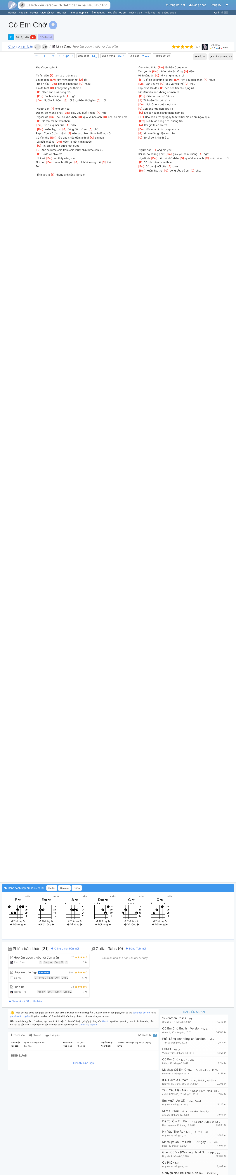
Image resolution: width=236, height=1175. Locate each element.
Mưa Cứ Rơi (170, 1111)
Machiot (204, 1111)
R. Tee (216, 1070)
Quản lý (220, 12)
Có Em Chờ (170, 1059)
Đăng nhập (199, 5)
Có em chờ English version (181, 1028)
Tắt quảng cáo (166, 12)
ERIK (218, 1152)
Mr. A (19, 37)
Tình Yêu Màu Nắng (175, 1090)
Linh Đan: (63, 46)
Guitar (51, 888)
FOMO (166, 1049)
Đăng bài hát (177, 5)
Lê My (17, 977)
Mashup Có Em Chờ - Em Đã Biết (177, 1069)
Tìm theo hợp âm (78, 12)
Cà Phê (167, 1162)
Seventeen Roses (174, 1018)
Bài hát (12, 12)
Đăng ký (216, 5)
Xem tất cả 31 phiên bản (27, 1001)
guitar (28, 896)
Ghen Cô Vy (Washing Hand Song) (184, 1152)
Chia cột (134, 55)
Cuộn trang (108, 55)
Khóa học (150, 12)
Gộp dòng (83, 55)
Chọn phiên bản (20, 46)
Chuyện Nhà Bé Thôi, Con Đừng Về (183, 1173)
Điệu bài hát (48, 12)
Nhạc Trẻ (81, 1046)
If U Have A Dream (175, 1080)
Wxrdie (194, 1111)
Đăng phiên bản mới (66, 948)
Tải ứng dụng (98, 12)
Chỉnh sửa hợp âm (88, 1024)
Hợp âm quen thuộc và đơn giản (36, 957)
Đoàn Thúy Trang (202, 1090)
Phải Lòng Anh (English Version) (184, 1039)
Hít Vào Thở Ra (172, 1131)
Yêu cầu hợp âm (117, 12)
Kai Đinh (28, 1046)
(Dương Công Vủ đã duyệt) (138, 1042)
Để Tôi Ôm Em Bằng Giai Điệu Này (176, 1121)
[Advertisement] (167, 25)
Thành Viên (136, 12)
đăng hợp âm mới (141, 1012)
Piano (77, 888)
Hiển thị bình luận (83, 1062)
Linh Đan (215, 44)
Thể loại (62, 12)
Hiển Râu (19, 987)
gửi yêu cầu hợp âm (20, 1016)
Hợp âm (23, 12)
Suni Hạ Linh (203, 1070)
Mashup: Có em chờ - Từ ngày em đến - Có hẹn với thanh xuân (186, 1142)
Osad (198, 1101)
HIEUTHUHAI (200, 1132)
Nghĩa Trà (19, 991)
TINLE (201, 1080)
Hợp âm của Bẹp (31, 972)
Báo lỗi (201, 56)
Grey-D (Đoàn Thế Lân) (219, 1121)
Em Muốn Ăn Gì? (173, 1100)
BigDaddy (219, 1090)
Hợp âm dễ (163, 55)
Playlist (34, 12)
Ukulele (64, 888)
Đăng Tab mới (137, 948)
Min (27, 37)
